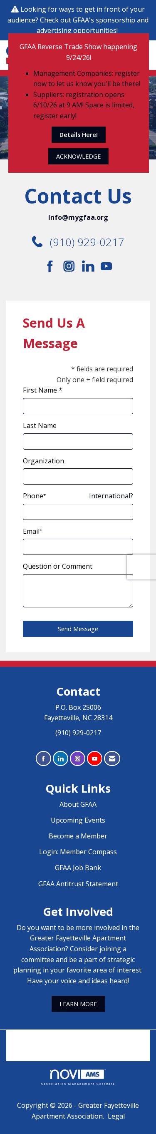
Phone (33, 495)
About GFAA (78, 804)
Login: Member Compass (78, 851)
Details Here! (78, 135)
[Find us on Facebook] (53, 266)
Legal (116, 1116)
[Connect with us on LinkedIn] (90, 266)
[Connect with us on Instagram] (71, 266)
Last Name (40, 425)
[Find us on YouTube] (106, 266)
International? (111, 495)
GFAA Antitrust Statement (78, 883)
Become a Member (78, 836)
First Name (40, 390)
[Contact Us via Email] (112, 758)
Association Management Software (78, 1083)
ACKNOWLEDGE (78, 156)
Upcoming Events (78, 820)
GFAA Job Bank (78, 867)
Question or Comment (57, 566)
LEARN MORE (78, 1004)
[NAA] (78, 1039)
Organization (43, 460)
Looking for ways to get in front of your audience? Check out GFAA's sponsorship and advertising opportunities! (78, 20)
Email (31, 531)
